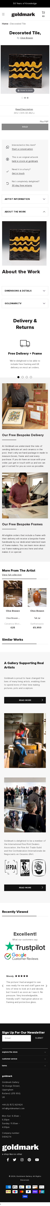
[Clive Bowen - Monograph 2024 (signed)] (12, 593)
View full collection (12, 575)
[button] (6, 14)
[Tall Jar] (37, 597)
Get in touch (18, 173)
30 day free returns (22, 185)
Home (5, 24)
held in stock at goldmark (25, 161)
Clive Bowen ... (13, 618)
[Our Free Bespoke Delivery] (25, 406)
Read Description (24, 109)
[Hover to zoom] (25, 69)
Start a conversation (22, 149)
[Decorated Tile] (22, 98)
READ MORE (25, 700)
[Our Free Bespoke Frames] (25, 495)
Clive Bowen (26, 38)
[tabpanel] (25, 355)
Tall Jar (37, 618)
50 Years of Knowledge (25, 4)
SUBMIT (39, 1038)
